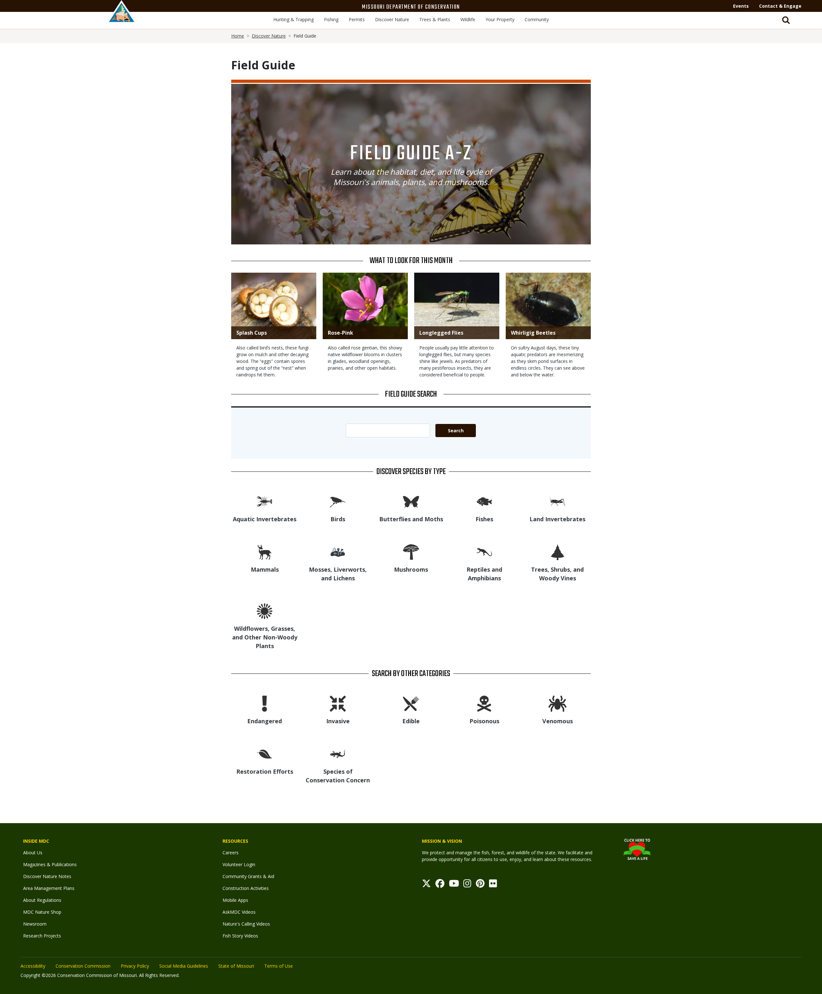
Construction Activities (246, 888)
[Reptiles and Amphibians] (484, 552)
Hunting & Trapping (293, 19)
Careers (231, 852)
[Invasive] (338, 703)
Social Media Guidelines (183, 966)
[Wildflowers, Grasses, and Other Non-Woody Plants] (265, 611)
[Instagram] (467, 885)
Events (741, 6)
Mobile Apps (235, 900)
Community (537, 19)
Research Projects (42, 936)
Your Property (499, 19)
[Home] (121, 18)
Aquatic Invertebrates (264, 519)
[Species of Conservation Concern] (338, 754)
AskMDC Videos (239, 912)
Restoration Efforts (264, 771)
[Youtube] (454, 885)
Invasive (338, 721)
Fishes (484, 519)
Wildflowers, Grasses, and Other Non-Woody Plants (264, 637)
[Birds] (338, 501)
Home (237, 36)
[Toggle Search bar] (786, 20)
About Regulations (42, 900)
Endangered (264, 721)
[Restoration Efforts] (265, 754)
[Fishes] (484, 501)
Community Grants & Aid (248, 876)
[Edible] (411, 703)
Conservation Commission (83, 966)
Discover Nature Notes (47, 876)
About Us (32, 852)
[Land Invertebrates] (557, 501)
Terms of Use (278, 966)
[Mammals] (265, 552)
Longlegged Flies (441, 332)
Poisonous (484, 721)
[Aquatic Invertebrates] (265, 501)
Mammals (265, 569)
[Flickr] (493, 885)
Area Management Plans (48, 888)
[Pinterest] (480, 885)
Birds (337, 519)
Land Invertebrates (557, 519)
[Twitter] (426, 885)
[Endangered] (264, 703)
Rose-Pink (340, 332)
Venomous (557, 721)
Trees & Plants (434, 19)
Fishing (331, 19)
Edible (411, 721)
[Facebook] (439, 885)
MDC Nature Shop (42, 912)
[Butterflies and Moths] (411, 501)
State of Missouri (236, 966)
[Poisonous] (484, 703)
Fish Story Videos (240, 936)
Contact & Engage (780, 6)
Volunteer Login (239, 864)
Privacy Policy (135, 966)
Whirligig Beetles (533, 332)
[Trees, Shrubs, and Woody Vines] (557, 552)
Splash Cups (251, 332)
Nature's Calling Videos (246, 924)
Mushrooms (411, 569)
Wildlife (467, 19)
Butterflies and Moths (411, 519)
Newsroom (35, 924)
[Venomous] (557, 703)
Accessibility (33, 966)
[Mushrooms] (411, 552)
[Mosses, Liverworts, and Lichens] (338, 552)
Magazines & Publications (50, 864)
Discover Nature (392, 19)
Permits (357, 19)
